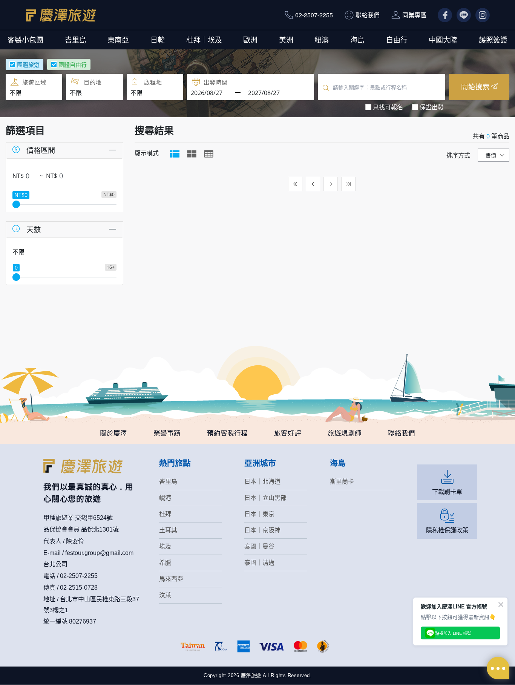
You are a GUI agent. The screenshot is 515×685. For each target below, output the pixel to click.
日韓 (157, 39)
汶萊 (165, 595)
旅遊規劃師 (345, 433)
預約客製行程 (227, 433)
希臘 (165, 562)
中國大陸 (443, 39)
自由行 (397, 39)
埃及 (165, 546)
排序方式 (458, 155)
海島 (357, 39)
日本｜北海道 (262, 481)
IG (478, 15)
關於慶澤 (113, 433)
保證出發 (432, 107)
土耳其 (168, 530)
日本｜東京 (259, 514)
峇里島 (75, 39)
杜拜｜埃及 (204, 39)
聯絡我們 (368, 15)
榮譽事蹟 (167, 433)
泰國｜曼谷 (259, 546)
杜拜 (165, 514)
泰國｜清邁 (259, 562)
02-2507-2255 (314, 15)
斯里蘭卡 (342, 481)
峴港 (165, 498)
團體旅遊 (28, 64)
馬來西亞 (171, 579)
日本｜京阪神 (262, 530)
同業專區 (414, 15)
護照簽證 (493, 39)
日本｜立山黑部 (265, 498)
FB (442, 15)
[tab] (174, 154)
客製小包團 (25, 39)
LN (460, 15)
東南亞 (118, 39)
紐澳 (321, 39)
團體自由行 (72, 64)
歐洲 (250, 39)
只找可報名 (388, 107)
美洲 (286, 39)
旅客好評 (287, 433)
